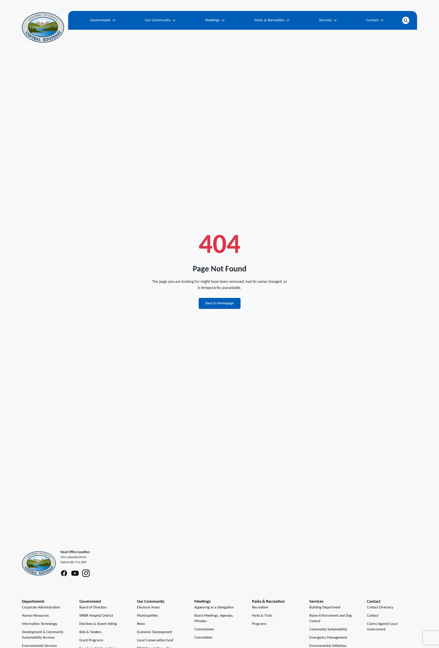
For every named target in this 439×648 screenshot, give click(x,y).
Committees (203, 638)
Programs (259, 624)
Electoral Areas (148, 607)
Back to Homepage (220, 303)
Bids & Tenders (90, 632)
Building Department (324, 607)
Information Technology (39, 624)
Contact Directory (380, 607)
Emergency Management (328, 638)
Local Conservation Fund (155, 640)
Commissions (204, 629)
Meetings (202, 602)
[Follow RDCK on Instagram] (86, 573)
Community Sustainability (328, 629)
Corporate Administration (41, 607)
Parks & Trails (262, 616)
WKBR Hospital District (96, 616)
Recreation (260, 607)
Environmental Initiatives (327, 646)
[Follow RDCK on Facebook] (64, 573)
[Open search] (405, 20)
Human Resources (35, 616)
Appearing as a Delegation (214, 607)
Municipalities (147, 616)
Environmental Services (39, 646)
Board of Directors (93, 607)
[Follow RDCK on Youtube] (75, 573)
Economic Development (154, 632)
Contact (372, 616)
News (141, 624)
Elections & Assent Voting (98, 624)
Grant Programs (91, 640)
